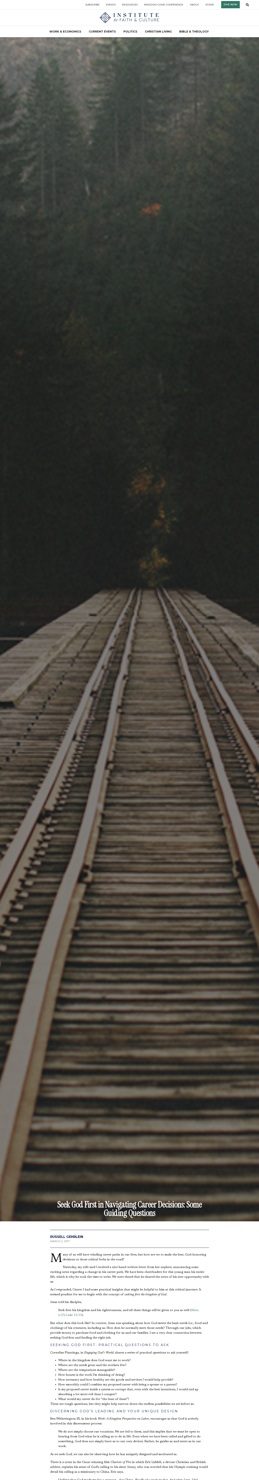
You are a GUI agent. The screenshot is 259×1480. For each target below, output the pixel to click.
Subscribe (92, 4)
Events (111, 4)
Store (209, 4)
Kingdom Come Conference (163, 4)
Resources (130, 4)
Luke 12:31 (74, 1315)
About (194, 4)
